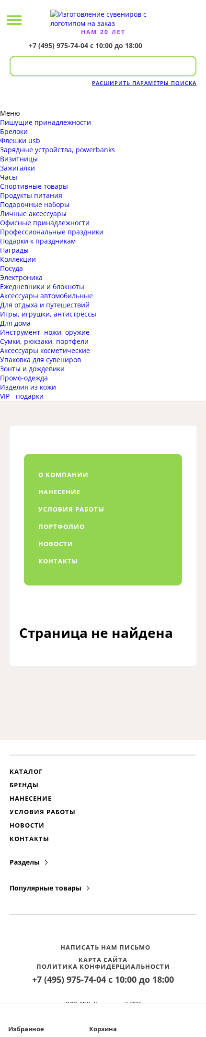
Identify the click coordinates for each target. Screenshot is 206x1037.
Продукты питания (31, 195)
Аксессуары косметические (45, 350)
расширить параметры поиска (144, 82)
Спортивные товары (34, 186)
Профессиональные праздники (51, 231)
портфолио (61, 526)
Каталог (26, 771)
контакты (58, 561)
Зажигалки (17, 167)
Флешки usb (20, 140)
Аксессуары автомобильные (46, 295)
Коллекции (18, 259)
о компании (63, 474)
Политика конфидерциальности (103, 966)
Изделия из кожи (28, 386)
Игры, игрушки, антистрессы (48, 313)
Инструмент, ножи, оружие (45, 332)
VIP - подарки (22, 396)
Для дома (15, 323)
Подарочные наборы (34, 204)
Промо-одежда (24, 377)
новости (55, 543)
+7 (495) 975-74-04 (58, 45)
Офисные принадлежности (45, 222)
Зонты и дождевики (32, 368)
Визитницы (19, 158)
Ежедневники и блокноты (42, 286)
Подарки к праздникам (38, 240)
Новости (27, 825)
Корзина (103, 1029)
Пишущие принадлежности (45, 122)
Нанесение (31, 798)
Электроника (21, 277)
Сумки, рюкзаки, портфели (44, 341)
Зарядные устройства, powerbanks (57, 149)
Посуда (11, 268)
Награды (14, 250)
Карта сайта (103, 959)
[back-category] (1, 107)
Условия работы (43, 811)
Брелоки (14, 131)
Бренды (24, 785)
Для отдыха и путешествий (45, 304)
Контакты (29, 838)
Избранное (26, 1029)
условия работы (71, 509)
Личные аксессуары (33, 213)
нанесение (59, 492)
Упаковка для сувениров (40, 359)
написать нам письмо (105, 947)
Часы (8, 177)
